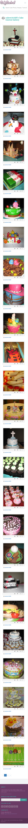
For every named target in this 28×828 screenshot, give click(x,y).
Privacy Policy (3, 793)
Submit (24, 800)
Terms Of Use (8, 793)
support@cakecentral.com (10, 813)
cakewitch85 (8, 49)
